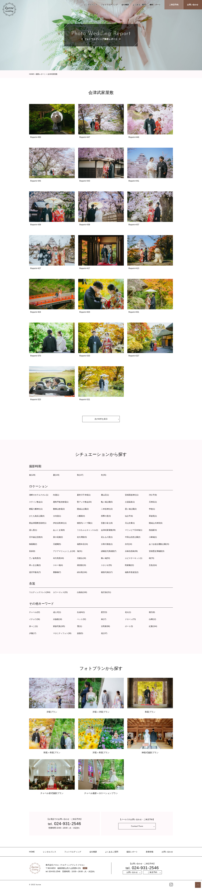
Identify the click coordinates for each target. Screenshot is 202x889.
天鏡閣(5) (57, 544)
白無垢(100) (82, 592)
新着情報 (149, 852)
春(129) (32, 475)
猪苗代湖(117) (107, 572)
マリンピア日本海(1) (133, 530)
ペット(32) (81, 619)
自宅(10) (128, 544)
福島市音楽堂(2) (131, 572)
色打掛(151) (106, 592)
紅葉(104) (153, 626)
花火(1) (128, 612)
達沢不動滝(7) (35, 572)
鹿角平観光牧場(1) (60, 502)
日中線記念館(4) (36, 537)
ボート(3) (129, 626)
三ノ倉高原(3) (35, 558)
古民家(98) (105, 626)
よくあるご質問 (139, 5)
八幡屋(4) (81, 516)
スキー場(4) (58, 565)
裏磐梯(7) (57, 572)
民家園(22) (129, 565)
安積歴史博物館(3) (156, 551)
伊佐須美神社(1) (60, 523)
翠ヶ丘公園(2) (35, 565)
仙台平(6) (129, 516)
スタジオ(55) (106, 565)
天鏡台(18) (81, 558)
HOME (32, 852)
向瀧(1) (56, 495)
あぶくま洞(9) (59, 530)
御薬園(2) (33, 544)
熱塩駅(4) (153, 530)
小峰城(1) (153, 537)
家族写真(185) (59, 626)
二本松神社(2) (107, 509)
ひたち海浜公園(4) (36, 516)
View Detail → (52, 125)
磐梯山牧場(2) (59, 509)
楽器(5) (80, 633)
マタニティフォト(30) (62, 633)
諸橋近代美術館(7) (108, 551)
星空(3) (104, 612)
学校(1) (152, 509)
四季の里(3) (106, 516)
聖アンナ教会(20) (84, 502)
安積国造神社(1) (131, 495)
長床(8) (32, 551)
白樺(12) (152, 619)
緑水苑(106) (82, 572)
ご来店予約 (174, 5)
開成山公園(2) (83, 509)
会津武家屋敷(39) (108, 530)
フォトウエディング (109, 5)
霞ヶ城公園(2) (131, 509)
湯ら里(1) (33, 530)
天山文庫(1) (130, 523)
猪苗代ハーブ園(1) (84, 523)
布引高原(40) (58, 558)
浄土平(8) (153, 495)
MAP (85, 868)
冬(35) (103, 475)
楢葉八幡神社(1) (36, 509)
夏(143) (56, 475)
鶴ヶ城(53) (105, 558)
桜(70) (151, 558)
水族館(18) (57, 619)
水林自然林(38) (131, 551)
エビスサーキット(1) (133, 558)
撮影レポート (155, 5)
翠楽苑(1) (153, 516)
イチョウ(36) (34, 619)
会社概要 (125, 5)
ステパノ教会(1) (36, 502)
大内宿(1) (57, 516)
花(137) (104, 633)
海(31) (79, 551)
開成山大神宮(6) (155, 523)
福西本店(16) (82, 544)
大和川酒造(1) (107, 544)
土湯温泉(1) (130, 502)
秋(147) (80, 475)
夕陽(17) (32, 633)
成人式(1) (57, 612)
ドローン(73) (130, 619)
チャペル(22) (34, 612)
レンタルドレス (90, 5)
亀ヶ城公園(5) (107, 502)
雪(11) (79, 626)
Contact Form (137, 826)
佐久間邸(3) (82, 537)
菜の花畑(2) (58, 537)
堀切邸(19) (81, 565)
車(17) (103, 619)
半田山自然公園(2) (132, 537)
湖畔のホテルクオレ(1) (38, 495)
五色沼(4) (153, 565)
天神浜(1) (153, 502)
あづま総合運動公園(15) (159, 544)
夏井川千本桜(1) (83, 495)
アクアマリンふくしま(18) (64, 551)
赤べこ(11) (33, 626)
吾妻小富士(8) (107, 523)
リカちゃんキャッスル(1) (87, 530)
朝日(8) (152, 612)
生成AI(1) (81, 612)
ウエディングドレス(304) (39, 592)
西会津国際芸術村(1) (37, 523)
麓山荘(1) (105, 495)
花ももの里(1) (107, 537)
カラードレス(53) (60, 592)
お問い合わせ (192, 5)
